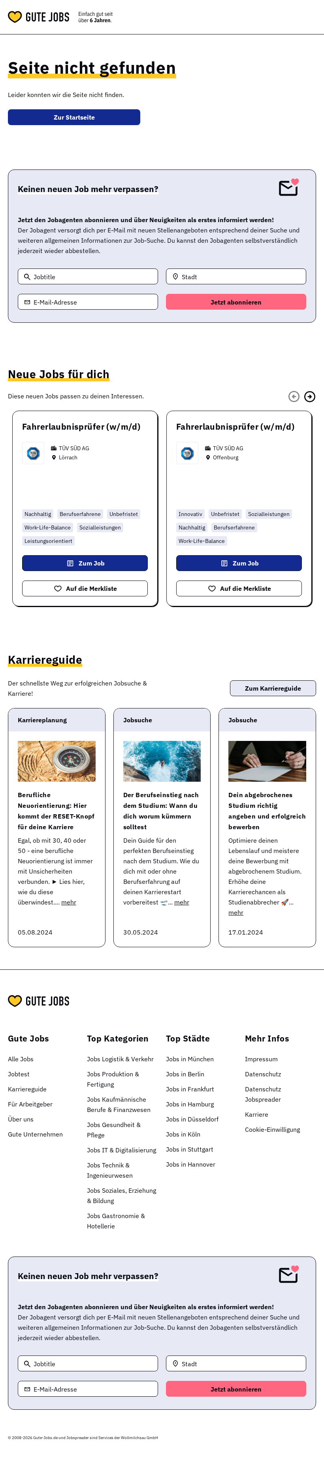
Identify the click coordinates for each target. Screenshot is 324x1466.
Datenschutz (263, 1074)
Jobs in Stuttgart (189, 1149)
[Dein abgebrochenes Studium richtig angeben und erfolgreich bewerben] (267, 761)
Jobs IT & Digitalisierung (121, 1150)
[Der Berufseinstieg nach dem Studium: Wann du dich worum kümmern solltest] (162, 761)
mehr (68, 902)
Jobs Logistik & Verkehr (120, 1059)
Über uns (21, 1119)
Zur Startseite (74, 117)
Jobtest (19, 1074)
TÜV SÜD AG (74, 448)
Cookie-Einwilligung (272, 1129)
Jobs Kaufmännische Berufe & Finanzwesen (119, 1104)
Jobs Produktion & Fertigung (113, 1079)
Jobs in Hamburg (190, 1104)
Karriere (256, 1114)
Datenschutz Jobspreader (263, 1094)
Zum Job (92, 563)
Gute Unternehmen (35, 1134)
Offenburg (225, 457)
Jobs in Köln (183, 1134)
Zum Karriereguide (273, 688)
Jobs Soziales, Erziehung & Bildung (121, 1195)
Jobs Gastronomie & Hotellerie (116, 1221)
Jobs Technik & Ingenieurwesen (110, 1170)
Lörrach (68, 457)
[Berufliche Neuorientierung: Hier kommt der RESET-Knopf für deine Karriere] (56, 761)
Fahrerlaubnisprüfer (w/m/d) (81, 426)
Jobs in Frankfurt (190, 1089)
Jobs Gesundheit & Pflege (114, 1130)
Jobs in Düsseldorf (192, 1119)
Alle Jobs (21, 1059)
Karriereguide (27, 1089)
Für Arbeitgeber (30, 1104)
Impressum (261, 1059)
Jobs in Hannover (190, 1164)
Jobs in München (190, 1059)
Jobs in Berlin (185, 1074)
